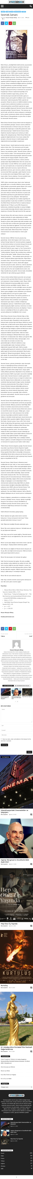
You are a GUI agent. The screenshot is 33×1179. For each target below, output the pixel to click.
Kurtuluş (4, 985)
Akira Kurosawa (5, 1067)
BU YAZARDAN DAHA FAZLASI (22, 685)
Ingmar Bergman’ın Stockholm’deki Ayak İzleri (16, 697)
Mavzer (2, 1070)
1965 (12, 10)
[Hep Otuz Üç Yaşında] (27, 692)
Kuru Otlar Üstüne (5, 1074)
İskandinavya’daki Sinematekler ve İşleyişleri (5, 697)
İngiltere (3, 1163)
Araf (30, 636)
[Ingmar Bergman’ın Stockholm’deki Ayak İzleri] (16, 692)
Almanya (3, 1166)
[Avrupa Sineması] (16, 2)
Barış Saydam (4, 814)
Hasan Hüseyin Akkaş (11, 17)
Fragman (14, 1074)
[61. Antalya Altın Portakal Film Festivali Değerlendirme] (16, 1019)
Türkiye (23, 11)
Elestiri (11, 11)
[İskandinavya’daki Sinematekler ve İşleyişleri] (6, 692)
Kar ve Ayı (3, 1078)
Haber (2, 1156)
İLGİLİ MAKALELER (8, 685)
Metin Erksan (17, 11)
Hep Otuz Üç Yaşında (27, 696)
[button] (30, 6)
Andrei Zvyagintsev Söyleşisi (8, 1059)
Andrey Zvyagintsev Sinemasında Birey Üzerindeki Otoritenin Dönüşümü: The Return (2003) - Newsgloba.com (15, 1061)
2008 (2, 1168)
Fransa (2, 1158)
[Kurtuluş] (16, 957)
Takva (3, 636)
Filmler (9, 1078)
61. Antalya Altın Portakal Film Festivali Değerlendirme (16, 1048)
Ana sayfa (2, 10)
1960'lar (7, 10)
